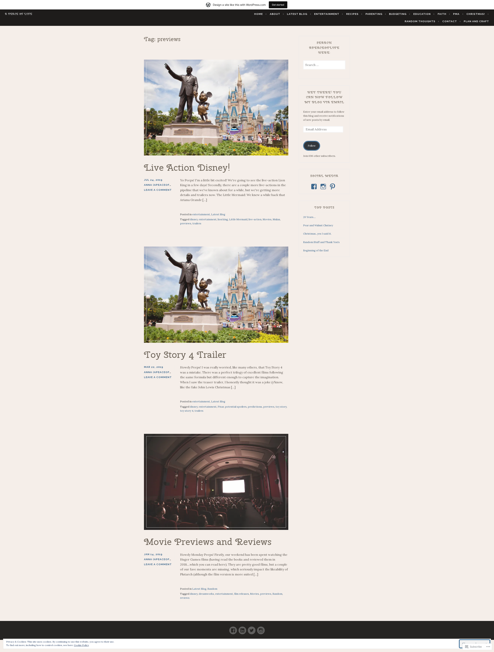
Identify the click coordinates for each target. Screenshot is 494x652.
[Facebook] (314, 186)
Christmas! (475, 14)
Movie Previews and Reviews (208, 542)
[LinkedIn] (242, 629)
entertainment (201, 214)
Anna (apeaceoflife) (160, 184)
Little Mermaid (238, 219)
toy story (281, 406)
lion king (223, 219)
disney (194, 219)
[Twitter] (251, 629)
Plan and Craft (476, 21)
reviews (184, 598)
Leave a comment (158, 189)
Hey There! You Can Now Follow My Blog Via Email (324, 97)
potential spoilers (236, 406)
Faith (442, 14)
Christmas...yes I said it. (317, 233)
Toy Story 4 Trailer (185, 355)
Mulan (276, 219)
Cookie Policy (81, 645)
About (275, 14)
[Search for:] (324, 65)
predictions (255, 406)
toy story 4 (186, 410)
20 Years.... (309, 217)
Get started (278, 4)
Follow (312, 145)
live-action (255, 219)
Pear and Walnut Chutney (318, 225)
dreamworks (206, 593)
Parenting (373, 14)
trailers (196, 223)
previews (185, 223)
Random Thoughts (420, 21)
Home (258, 14)
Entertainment (326, 14)
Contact (449, 21)
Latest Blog (297, 14)
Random (212, 588)
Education (422, 14)
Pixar (221, 406)
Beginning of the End (315, 250)
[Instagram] (324, 186)
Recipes (352, 14)
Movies (267, 219)
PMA (456, 14)
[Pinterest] (333, 186)
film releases (241, 593)
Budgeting (397, 14)
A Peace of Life (18, 14)
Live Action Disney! (187, 167)
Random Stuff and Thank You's (321, 242)
